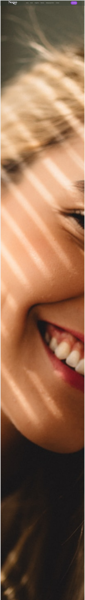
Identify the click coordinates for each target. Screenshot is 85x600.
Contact (57, 2)
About (31, 2)
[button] (74, 3)
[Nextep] (13, 2)
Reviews (42, 2)
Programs (37, 2)
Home (27, 2)
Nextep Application (50, 2)
